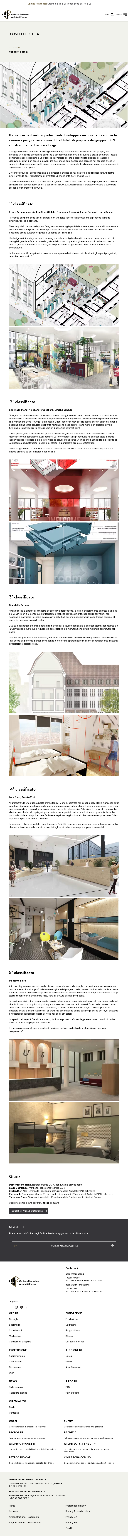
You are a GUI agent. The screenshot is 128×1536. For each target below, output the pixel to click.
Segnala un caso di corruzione (25, 1522)
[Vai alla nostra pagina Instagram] (16, 1307)
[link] (31, 14)
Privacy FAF (72, 1522)
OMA (11, 1372)
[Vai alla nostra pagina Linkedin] (27, 1307)
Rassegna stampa (18, 1392)
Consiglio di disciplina (20, 1341)
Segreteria (14, 1324)
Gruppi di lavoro (74, 1330)
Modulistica (15, 1336)
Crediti (69, 1528)
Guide (12, 1407)
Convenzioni (15, 1361)
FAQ (68, 1387)
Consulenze (15, 1367)
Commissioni (15, 1330)
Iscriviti (69, 1361)
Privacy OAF (72, 1517)
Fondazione (72, 1319)
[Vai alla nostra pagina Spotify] (22, 1307)
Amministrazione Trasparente (24, 1517)
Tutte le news (16, 1387)
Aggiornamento (17, 1356)
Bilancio (70, 1336)
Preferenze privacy (76, 1505)
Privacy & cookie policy (78, 1511)
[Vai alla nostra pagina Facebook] (11, 1307)
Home (12, 1505)
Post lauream (72, 1392)
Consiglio (14, 1319)
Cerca (69, 1356)
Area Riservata (73, 1367)
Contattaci (14, 1412)
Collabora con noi (75, 1341)
